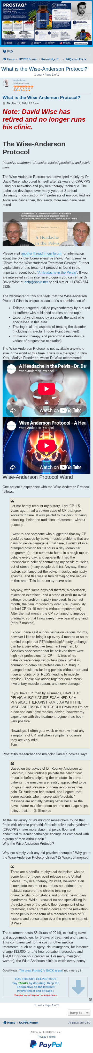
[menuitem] (8, 51)
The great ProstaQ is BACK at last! (41, 970)
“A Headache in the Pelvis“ (57, 272)
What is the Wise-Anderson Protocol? (44, 69)
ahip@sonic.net (36, 282)
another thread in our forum (41, 253)
